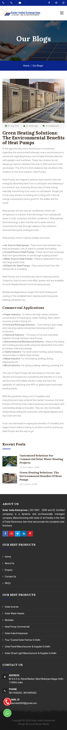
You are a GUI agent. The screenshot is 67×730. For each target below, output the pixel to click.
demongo (33, 125)
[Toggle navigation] (62, 13)
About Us (9, 563)
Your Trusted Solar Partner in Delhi (22, 640)
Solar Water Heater (14, 613)
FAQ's (8, 583)
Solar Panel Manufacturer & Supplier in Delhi (27, 646)
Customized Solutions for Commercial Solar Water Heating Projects (41, 459)
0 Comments (52, 125)
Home (26, 65)
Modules (9, 620)
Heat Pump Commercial (17, 626)
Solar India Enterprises (16, 633)
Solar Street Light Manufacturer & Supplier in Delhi (30, 653)
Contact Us (10, 576)
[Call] (7, 702)
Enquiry (9, 570)
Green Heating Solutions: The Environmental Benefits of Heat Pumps (41, 476)
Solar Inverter (12, 607)
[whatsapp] (7, 713)
